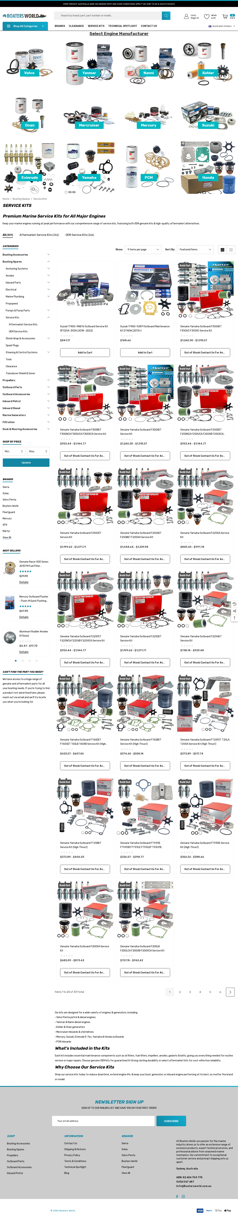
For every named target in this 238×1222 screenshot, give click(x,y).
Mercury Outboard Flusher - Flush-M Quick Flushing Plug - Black (33, 599)
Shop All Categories (25, 26)
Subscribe (171, 1121)
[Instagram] (184, 1196)
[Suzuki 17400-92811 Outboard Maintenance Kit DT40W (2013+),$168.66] (145, 290)
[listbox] (195, 249)
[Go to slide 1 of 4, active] (16, 661)
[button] (29, 73)
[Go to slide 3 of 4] (29, 661)
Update (26, 462)
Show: (119, 249)
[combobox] (112, 15)
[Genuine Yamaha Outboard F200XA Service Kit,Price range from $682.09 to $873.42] (85, 909)
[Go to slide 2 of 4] (23, 661)
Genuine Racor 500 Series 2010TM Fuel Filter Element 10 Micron (33, 564)
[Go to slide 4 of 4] (36, 661)
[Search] (166, 15)
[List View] (231, 249)
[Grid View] (222, 249)
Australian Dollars (221, 26)
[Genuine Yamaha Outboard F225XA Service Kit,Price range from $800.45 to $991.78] (205, 496)
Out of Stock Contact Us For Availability (207, 352)
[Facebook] (177, 1196)
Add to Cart (85, 352)
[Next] (230, 992)
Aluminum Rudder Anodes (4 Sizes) (33, 633)
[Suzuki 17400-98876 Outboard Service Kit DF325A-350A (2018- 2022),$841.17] (85, 290)
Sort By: (170, 249)
